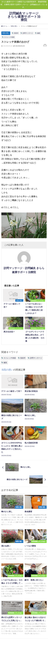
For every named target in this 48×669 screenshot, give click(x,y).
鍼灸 (38, 33)
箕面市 (16, 33)
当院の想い (5, 33)
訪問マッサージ (28, 33)
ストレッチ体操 (9, 37)
